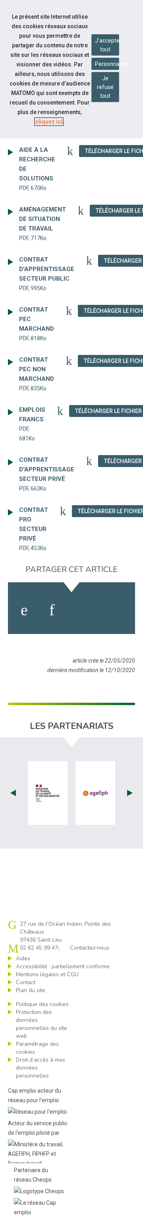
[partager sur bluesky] (116, 610)
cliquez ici (48, 121)
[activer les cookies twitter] (82, 610)
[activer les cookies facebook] (24, 610)
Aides (23, 958)
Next (130, 793)
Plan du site (30, 990)
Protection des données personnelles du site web (41, 1024)
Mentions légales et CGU (47, 974)
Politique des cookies (42, 1004)
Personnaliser (107, 64)
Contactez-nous (89, 948)
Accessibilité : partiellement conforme (63, 966)
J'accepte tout (107, 44)
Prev (13, 793)
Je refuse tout (105, 87)
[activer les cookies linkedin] (51, 610)
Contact (25, 982)
